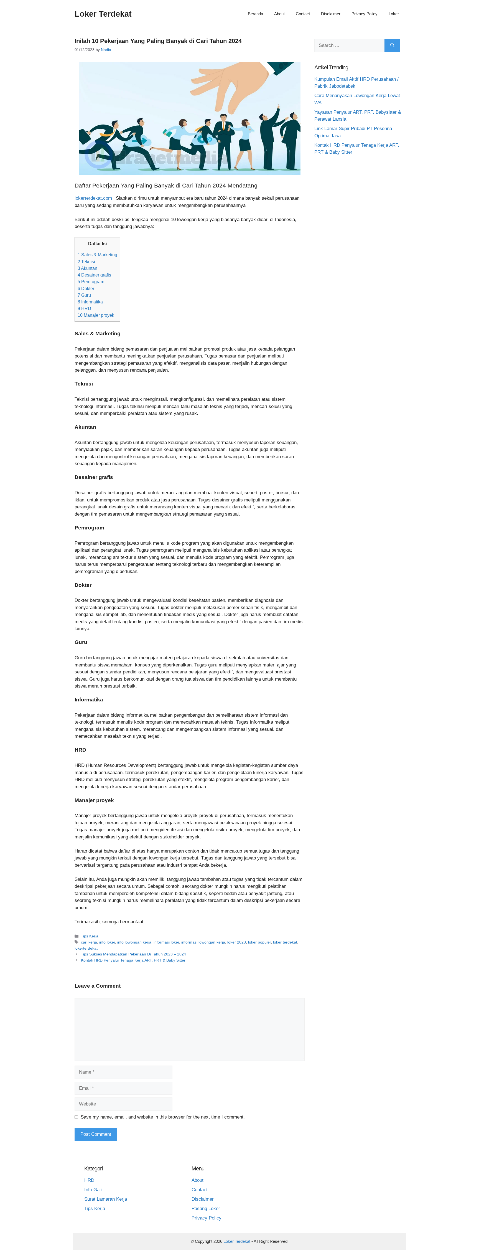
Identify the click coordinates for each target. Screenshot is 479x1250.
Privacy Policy (364, 13)
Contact (303, 13)
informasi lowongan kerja (203, 942)
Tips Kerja (89, 936)
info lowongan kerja (134, 942)
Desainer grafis (94, 274)
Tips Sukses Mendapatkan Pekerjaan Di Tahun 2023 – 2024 (133, 954)
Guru (84, 295)
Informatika (90, 301)
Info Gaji (93, 1189)
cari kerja (89, 942)
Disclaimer (330, 13)
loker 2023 (236, 942)
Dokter (86, 288)
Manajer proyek (96, 315)
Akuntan (87, 268)
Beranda (255, 13)
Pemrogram (91, 281)
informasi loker (166, 942)
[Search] (392, 45)
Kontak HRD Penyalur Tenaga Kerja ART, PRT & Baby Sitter (133, 960)
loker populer (259, 942)
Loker (394, 13)
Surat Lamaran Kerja (105, 1199)
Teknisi (86, 261)
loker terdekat (285, 942)
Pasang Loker (206, 1208)
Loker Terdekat (103, 13)
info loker (107, 942)
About (279, 13)
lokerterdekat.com (93, 198)
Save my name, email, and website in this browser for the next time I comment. (163, 1117)
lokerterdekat (86, 948)
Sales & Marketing (97, 254)
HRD (84, 308)
